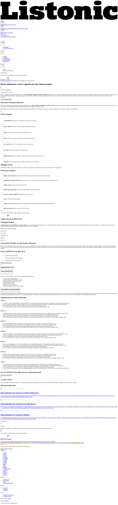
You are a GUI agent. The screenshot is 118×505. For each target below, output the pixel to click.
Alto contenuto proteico (25, 442)
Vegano (61, 442)
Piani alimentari (18, 28)
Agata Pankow (8, 89)
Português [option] (5, 458)
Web (9, 36)
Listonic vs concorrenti (8, 32)
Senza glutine (3, 442)
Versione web (6, 479)
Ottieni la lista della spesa (6, 99)
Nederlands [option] (5, 457)
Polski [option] (4, 454)
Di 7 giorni (71, 442)
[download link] (3, 448)
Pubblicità (5, 489)
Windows (12, 36)
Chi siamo (5, 487)
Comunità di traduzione (8, 483)
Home (2, 80)
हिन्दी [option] (4, 465)
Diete (2, 32)
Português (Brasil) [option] (7, 468)
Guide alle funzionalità (11, 24)
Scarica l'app (3, 35)
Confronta (6, 28)
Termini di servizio (7, 496)
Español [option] (5, 456)
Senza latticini (66, 442)
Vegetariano (57, 442)
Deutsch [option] (5, 455)
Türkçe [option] (4, 474)
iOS (5, 36)
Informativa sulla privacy (8, 495)
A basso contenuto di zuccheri (48, 442)
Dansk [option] (4, 471)
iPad (7, 36)
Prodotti (2, 28)
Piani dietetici (25, 28)
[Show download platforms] (7, 35)
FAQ (4, 482)
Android (2, 36)
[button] (2, 39)
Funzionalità (3, 24)
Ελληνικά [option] (5, 470)
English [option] (5, 452)
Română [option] (5, 467)
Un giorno (81, 442)
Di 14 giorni (76, 442)
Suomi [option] (4, 466)
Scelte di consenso (4, 501)
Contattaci (5, 490)
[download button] (4, 78)
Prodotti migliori (11, 28)
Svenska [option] (5, 460)
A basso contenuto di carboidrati (13, 442)
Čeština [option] (4, 462)
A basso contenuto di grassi (36, 442)
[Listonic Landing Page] (59, 19)
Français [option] (5, 461)
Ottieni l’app (3, 33)
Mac (15, 36)
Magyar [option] (5, 472)
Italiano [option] (4, 463)
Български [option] (5, 473)
